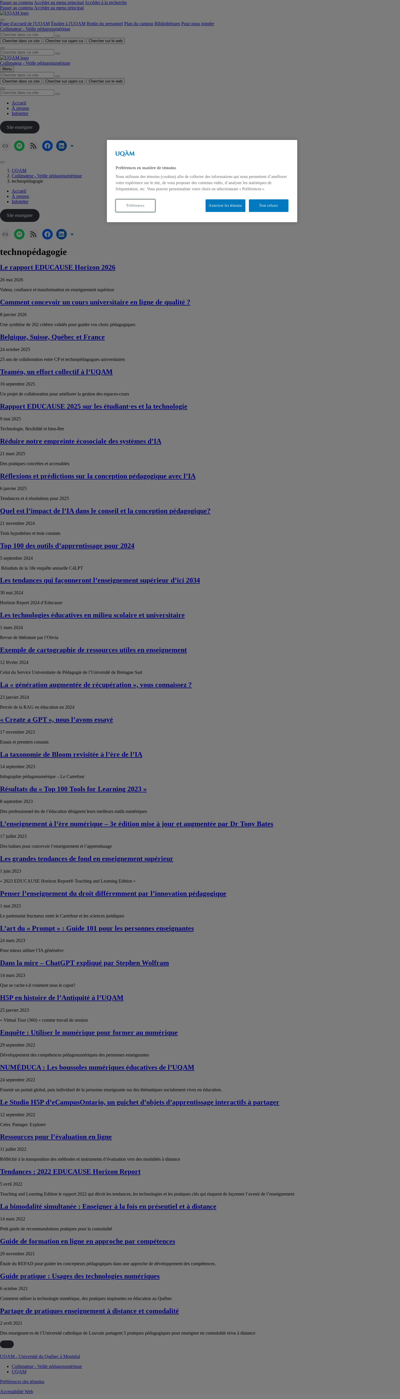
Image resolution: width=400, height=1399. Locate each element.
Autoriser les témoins (225, 205)
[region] (202, 181)
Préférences (136, 205)
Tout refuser (268, 205)
